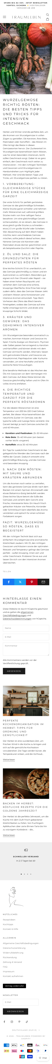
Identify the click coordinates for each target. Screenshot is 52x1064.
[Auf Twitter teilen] (20, 582)
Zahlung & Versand (12, 962)
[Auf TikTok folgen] (26, 1021)
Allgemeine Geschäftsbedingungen (21, 943)
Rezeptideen (9, 919)
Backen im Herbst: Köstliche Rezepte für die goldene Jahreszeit (25, 807)
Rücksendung (10, 957)
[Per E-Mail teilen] (43, 582)
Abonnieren (15, 1011)
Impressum (8, 971)
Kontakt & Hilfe (10, 929)
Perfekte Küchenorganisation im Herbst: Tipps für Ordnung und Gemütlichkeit (23, 728)
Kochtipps (8, 924)
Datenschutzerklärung (14, 948)
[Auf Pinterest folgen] (19, 1021)
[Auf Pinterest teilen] (32, 582)
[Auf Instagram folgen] (11, 1021)
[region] (26, 858)
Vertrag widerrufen (14, 986)
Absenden (14, 671)
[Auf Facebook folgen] (4, 1021)
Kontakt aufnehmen (13, 976)
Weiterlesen (9, 759)
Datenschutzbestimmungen (17, 618)
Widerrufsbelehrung (13, 952)
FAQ (5, 967)
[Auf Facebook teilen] (8, 582)
